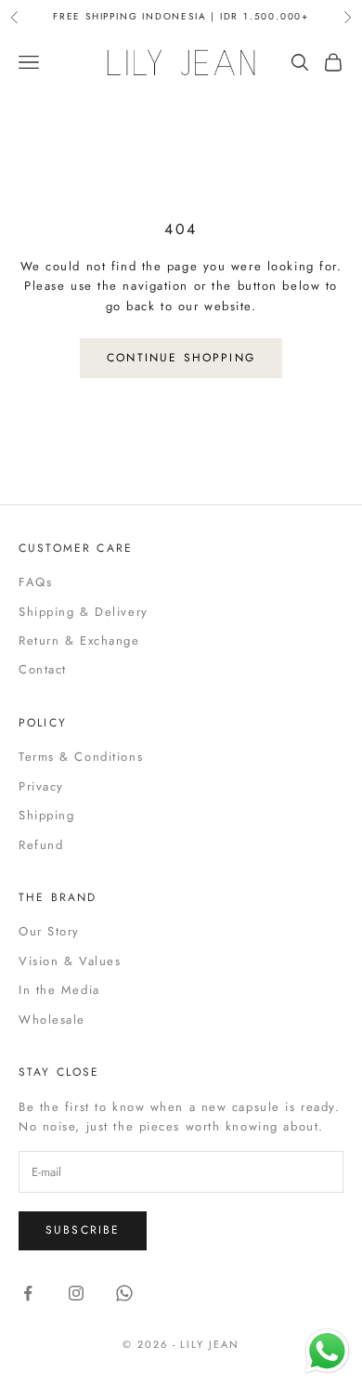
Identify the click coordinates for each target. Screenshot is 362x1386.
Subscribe (82, 1230)
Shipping (46, 815)
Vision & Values (70, 961)
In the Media (59, 990)
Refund (41, 845)
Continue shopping (181, 357)
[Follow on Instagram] (76, 1293)
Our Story (49, 931)
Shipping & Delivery (84, 612)
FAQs (35, 582)
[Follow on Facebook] (28, 1293)
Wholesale (52, 1019)
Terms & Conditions (81, 756)
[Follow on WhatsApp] (124, 1293)
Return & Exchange (79, 640)
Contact (43, 669)
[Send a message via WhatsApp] (327, 1351)
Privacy (41, 786)
